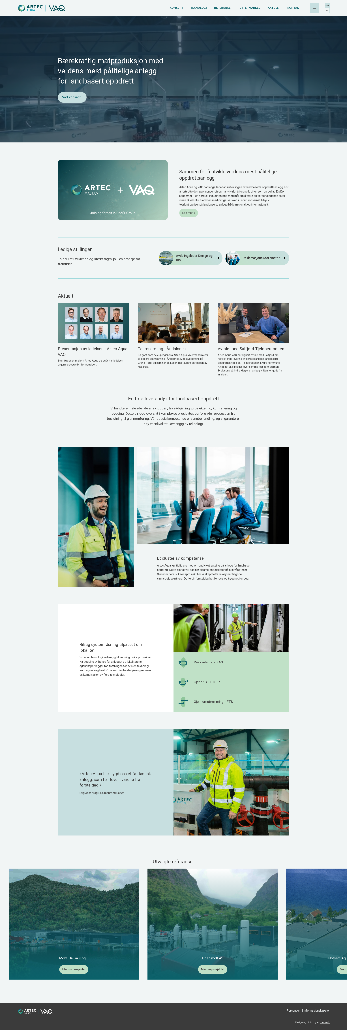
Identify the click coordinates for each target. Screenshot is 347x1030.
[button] (314, 8)
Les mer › (188, 213)
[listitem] (74, 924)
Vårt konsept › (72, 97)
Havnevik (325, 1022)
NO (327, 5)
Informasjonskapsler (317, 1010)
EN (327, 10)
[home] (41, 8)
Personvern (294, 1010)
